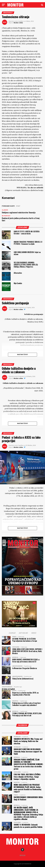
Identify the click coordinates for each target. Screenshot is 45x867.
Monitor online (18, 23)
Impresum (22, 855)
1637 (18, 206)
